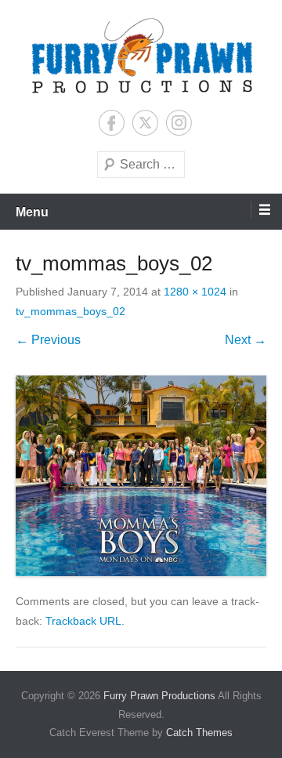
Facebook (112, 123)
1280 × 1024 (195, 291)
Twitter (145, 123)
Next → (245, 339)
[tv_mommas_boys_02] (141, 475)
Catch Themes (199, 732)
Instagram (179, 123)
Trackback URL (83, 621)
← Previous (48, 339)
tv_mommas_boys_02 (70, 311)
